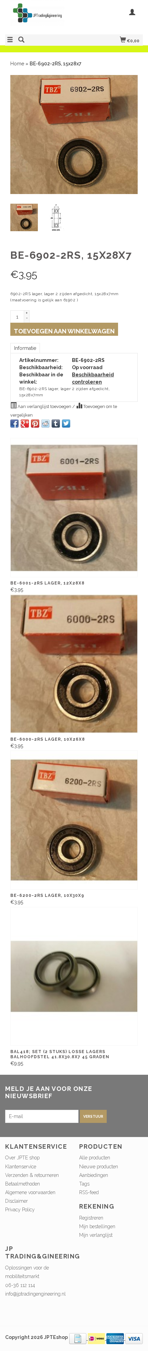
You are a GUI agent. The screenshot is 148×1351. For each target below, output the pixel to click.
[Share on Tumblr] (56, 423)
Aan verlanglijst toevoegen (44, 406)
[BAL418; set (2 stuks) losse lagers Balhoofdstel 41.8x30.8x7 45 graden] (74, 976)
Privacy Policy (20, 1209)
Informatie (25, 348)
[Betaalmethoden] (78, 1338)
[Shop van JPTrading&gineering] (39, 16)
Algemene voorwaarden (30, 1192)
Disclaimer (16, 1201)
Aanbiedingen (93, 1175)
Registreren (91, 1218)
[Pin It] (35, 423)
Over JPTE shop (22, 1157)
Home (17, 63)
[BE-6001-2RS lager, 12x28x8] (74, 507)
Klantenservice (20, 1166)
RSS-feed (89, 1192)
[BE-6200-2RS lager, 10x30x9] (74, 820)
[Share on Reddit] (45, 423)
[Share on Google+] (25, 423)
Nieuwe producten (98, 1166)
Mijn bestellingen (97, 1226)
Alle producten (94, 1157)
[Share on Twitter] (66, 423)
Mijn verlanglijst (96, 1235)
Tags (84, 1184)
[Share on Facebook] (14, 423)
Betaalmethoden (22, 1184)
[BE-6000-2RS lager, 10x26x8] (74, 663)
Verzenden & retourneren (32, 1175)
